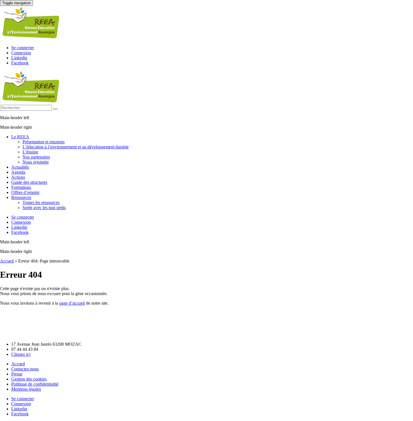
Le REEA (20, 136)
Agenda (18, 172)
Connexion (21, 52)
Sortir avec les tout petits (44, 207)
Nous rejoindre (35, 162)
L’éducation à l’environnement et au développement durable (75, 146)
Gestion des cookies (29, 379)
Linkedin (19, 57)
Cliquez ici (20, 354)
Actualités (20, 167)
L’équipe (30, 152)
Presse (16, 374)
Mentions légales (26, 389)
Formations (21, 187)
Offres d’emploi (25, 192)
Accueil (7, 261)
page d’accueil (72, 303)
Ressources (21, 197)
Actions (18, 177)
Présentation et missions (43, 141)
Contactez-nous (25, 368)
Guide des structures (29, 182)
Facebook (20, 62)
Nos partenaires (36, 157)
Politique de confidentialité (34, 384)
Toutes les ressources (41, 202)
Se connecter (22, 47)
